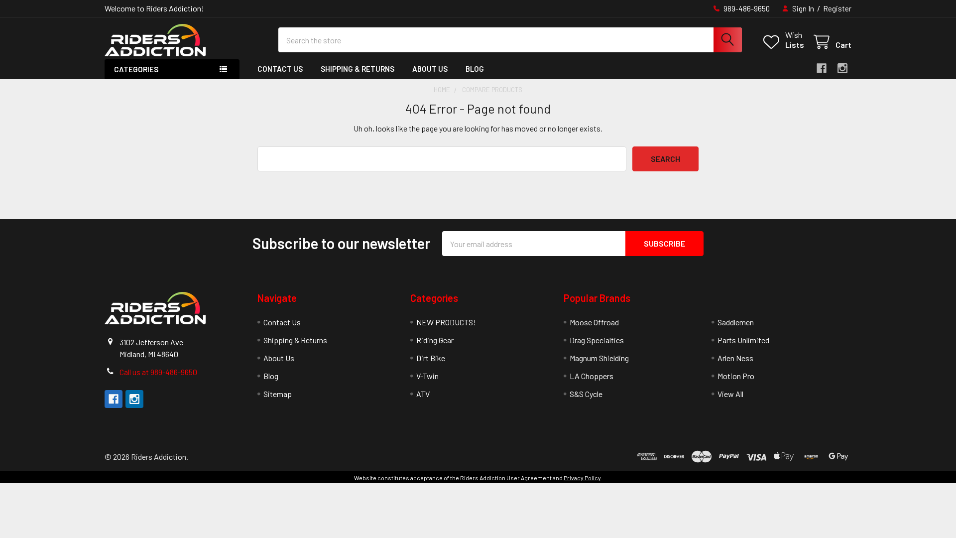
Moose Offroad (594, 322)
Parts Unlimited (743, 340)
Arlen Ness (735, 358)
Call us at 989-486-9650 (158, 372)
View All (730, 394)
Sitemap (277, 394)
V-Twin (427, 376)
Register (837, 8)
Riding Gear (435, 340)
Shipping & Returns (357, 68)
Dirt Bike (430, 358)
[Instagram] (842, 68)
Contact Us (280, 68)
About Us (430, 68)
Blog (475, 68)
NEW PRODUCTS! (446, 322)
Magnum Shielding (599, 358)
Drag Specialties (597, 340)
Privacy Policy (582, 477)
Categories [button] (136, 69)
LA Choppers (591, 376)
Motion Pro (735, 376)
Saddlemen (735, 322)
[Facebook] (822, 68)
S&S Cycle (586, 394)
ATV (423, 394)
